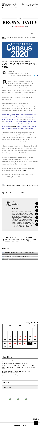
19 (20, 340)
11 (15, 336)
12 (20, 336)
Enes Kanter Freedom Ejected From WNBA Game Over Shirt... (30, 4)
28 (30, 342)
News (8, 37)
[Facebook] (36, 203)
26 (20, 343)
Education (15, 61)
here (24, 170)
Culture (10, 61)
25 (15, 343)
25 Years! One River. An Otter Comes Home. (15, 361)
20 (25, 340)
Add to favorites (17, 75)
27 (25, 343)
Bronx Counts (10, 193)
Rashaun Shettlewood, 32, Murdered (13, 375)
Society (28, 61)
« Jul (3, 351)
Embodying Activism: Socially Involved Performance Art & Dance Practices (11, 240)
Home (3, 37)
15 (35, 336)
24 (10, 343)
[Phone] (36, 224)
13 (25, 336)
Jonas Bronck (5, 7)
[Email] (36, 221)
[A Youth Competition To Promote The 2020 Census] (20, 50)
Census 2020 (20, 193)
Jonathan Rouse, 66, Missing (11, 363)
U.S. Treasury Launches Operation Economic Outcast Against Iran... (9, 4)
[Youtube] (36, 217)
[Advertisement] (20, 293)
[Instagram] (36, 210)
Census (6, 61)
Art (11, 37)
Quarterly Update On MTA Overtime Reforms (29, 240)
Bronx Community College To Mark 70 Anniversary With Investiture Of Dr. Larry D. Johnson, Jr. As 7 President (18, 366)
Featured (20, 61)
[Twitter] (36, 207)
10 (10, 336)
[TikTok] (36, 214)
